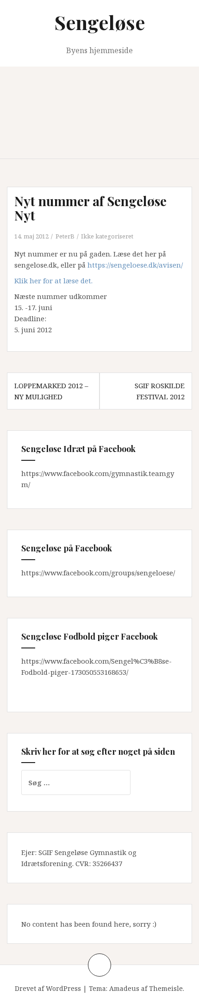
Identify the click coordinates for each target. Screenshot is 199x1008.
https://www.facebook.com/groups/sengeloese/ (98, 572)
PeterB (65, 236)
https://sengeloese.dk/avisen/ (135, 264)
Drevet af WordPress (48, 988)
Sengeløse (100, 22)
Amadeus (124, 988)
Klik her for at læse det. (53, 280)
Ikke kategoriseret (107, 236)
